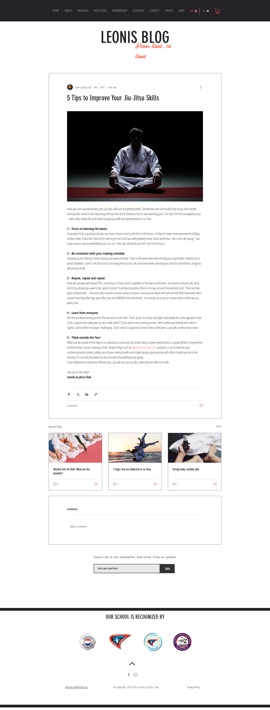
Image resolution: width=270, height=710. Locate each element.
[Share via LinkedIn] (87, 394)
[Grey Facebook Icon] (128, 674)
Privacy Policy (193, 687)
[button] (217, 11)
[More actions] (201, 87)
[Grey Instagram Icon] (135, 674)
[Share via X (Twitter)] (78, 394)
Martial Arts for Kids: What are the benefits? (71, 471)
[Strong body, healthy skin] (194, 448)
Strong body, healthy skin (185, 469)
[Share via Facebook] (69, 394)
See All (218, 426)
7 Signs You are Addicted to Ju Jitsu (132, 469)
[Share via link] (96, 394)
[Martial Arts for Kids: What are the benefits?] (75, 448)
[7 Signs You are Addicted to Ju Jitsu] (135, 448)
